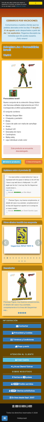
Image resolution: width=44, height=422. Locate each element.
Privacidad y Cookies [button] (22, 333)
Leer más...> (10, 190)
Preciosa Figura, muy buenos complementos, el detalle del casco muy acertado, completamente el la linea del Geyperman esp (21, 306)
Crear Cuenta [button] (23, 360)
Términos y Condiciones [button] (23, 339)
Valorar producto (12, 162)
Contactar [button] (23, 326)
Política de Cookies (21, 6)
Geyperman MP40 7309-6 (22, 246)
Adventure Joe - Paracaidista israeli (21, 48)
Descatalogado (34, 162)
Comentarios (9, 268)
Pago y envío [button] (23, 346)
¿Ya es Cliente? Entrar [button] (23, 366)
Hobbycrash (22, 418)
